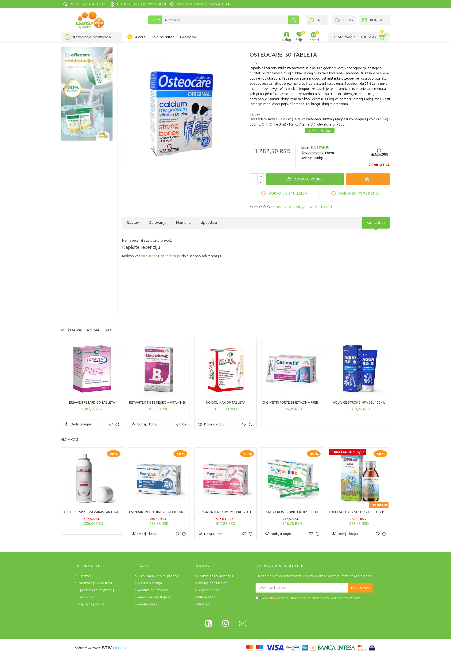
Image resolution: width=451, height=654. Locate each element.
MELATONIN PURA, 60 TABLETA (186, 402)
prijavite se (149, 256)
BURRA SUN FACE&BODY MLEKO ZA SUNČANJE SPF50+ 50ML (252, 512)
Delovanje (158, 222)
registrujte (173, 256)
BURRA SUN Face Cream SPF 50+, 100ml (186, 512)
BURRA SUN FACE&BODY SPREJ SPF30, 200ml (319, 512)
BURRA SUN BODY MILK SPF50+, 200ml (119, 512)
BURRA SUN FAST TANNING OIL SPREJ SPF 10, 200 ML (386, 512)
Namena (183, 222)
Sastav (133, 222)
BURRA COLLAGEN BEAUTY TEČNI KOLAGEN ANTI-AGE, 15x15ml (119, 402)
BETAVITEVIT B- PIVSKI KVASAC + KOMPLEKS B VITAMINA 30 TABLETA (386, 402)
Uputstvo (209, 222)
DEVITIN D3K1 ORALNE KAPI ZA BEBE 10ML (252, 402)
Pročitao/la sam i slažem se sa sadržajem (310, 598)
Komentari (375, 222)
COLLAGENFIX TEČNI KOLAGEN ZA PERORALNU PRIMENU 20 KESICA (319, 402)
